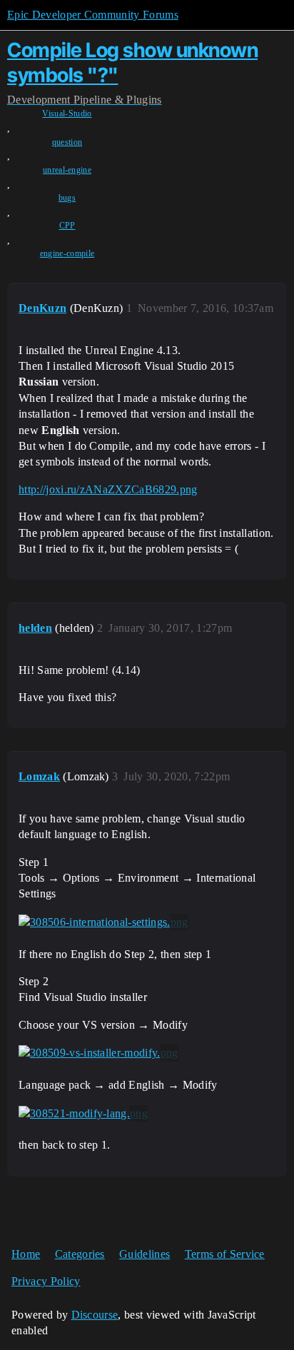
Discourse (94, 1315)
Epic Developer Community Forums (92, 15)
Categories (80, 1254)
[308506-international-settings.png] (103, 922)
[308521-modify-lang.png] (83, 1113)
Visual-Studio (66, 114)
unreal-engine (67, 170)
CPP (67, 226)
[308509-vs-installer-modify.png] (98, 1053)
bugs (67, 198)
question (67, 142)
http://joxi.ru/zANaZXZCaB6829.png (108, 489)
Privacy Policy (45, 1281)
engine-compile (67, 253)
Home (25, 1254)
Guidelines (144, 1254)
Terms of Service (225, 1254)
